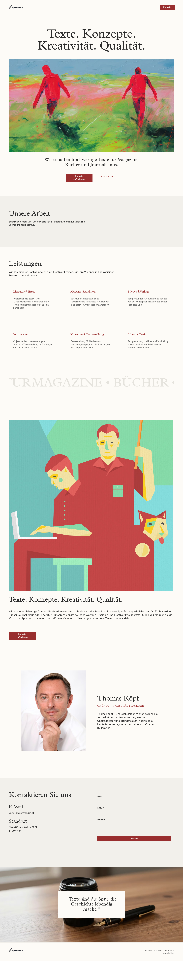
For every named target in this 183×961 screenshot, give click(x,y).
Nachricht (102, 819)
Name (100, 796)
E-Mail (100, 808)
